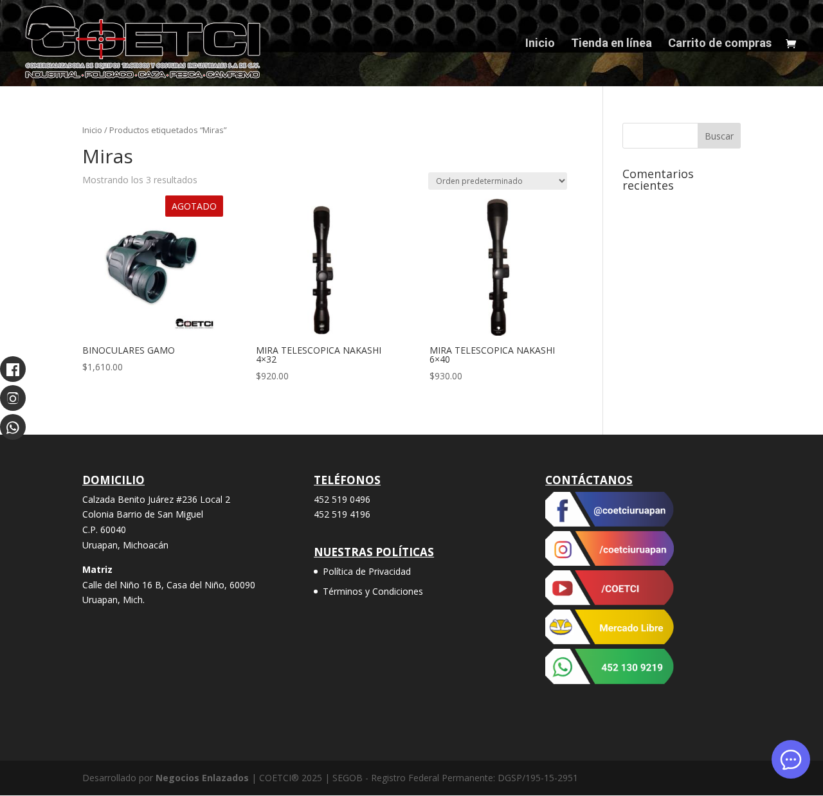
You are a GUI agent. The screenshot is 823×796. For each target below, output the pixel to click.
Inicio (540, 44)
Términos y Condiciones (373, 591)
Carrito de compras (720, 44)
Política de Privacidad (367, 571)
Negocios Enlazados (202, 778)
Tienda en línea (611, 44)
